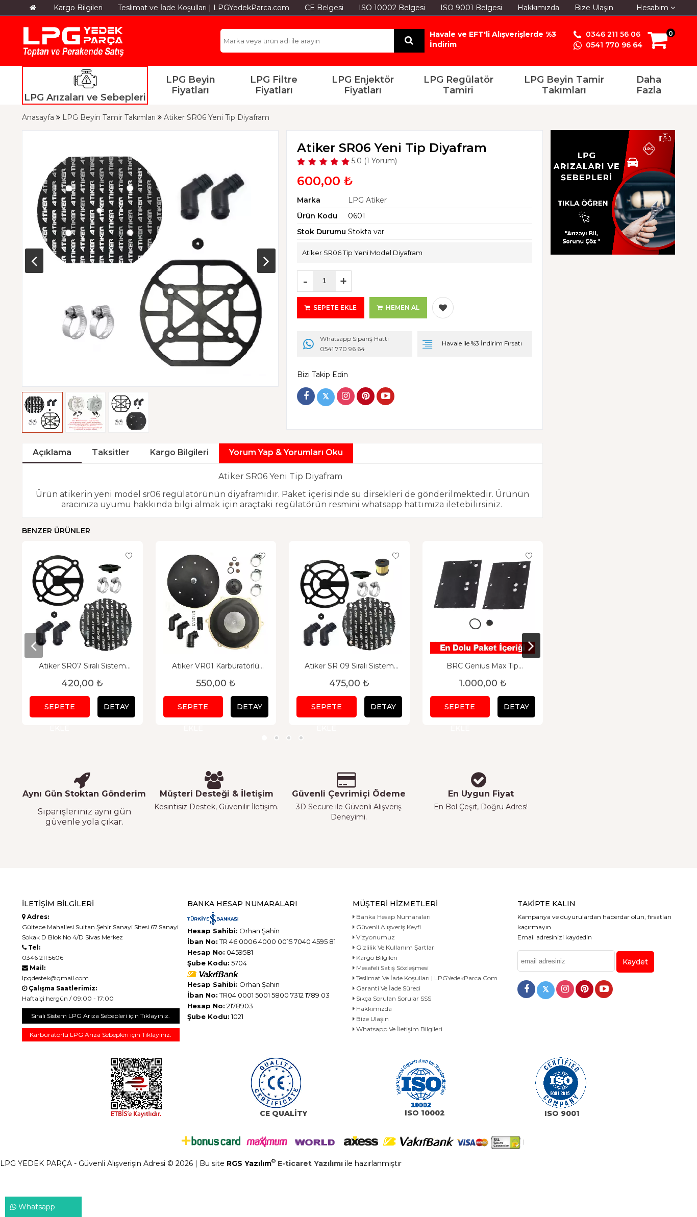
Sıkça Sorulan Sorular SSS (393, 998)
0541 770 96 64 (613, 44)
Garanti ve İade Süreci (387, 988)
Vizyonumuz (375, 937)
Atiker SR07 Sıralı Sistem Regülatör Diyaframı (82, 665)
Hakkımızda (538, 7)
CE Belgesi (324, 7)
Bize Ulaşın (594, 7)
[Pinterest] (366, 396)
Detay (116, 706)
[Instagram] (346, 396)
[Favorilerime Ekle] (443, 307)
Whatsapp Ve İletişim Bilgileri (398, 1029)
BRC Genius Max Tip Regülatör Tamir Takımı (482, 665)
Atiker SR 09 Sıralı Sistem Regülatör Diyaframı (349, 665)
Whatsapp (35, 1206)
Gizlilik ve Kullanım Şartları (395, 947)
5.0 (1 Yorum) (373, 160)
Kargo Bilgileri (78, 7)
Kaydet (635, 961)
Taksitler (111, 452)
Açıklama (52, 452)
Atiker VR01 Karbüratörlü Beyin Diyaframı (215, 665)
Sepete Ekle (59, 709)
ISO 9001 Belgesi (471, 7)
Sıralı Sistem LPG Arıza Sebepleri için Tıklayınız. (100, 1016)
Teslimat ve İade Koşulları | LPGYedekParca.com (203, 7)
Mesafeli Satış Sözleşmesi (392, 968)
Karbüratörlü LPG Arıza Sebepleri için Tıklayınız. (100, 1034)
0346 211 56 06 (612, 34)
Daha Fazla (648, 85)
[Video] (385, 396)
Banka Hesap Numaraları (393, 917)
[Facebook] (306, 396)
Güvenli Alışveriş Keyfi (388, 927)
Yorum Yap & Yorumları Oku (286, 452)
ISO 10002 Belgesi (392, 7)
